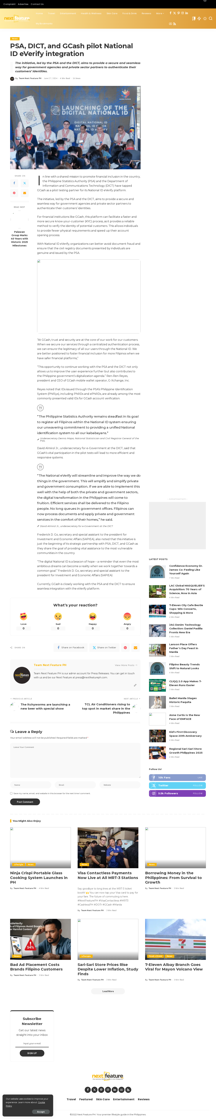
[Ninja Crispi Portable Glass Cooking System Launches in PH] (40, 847)
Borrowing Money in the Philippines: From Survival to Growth (173, 878)
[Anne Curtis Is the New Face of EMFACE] (157, 719)
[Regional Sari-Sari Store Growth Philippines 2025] (157, 753)
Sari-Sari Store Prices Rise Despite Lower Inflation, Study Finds (108, 969)
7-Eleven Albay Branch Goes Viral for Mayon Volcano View (174, 967)
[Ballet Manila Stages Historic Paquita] (157, 702)
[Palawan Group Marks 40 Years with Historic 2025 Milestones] (19, 219)
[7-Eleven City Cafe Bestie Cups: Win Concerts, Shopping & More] (157, 611)
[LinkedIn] (186, 13)
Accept (41, 1111)
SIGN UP (32, 1053)
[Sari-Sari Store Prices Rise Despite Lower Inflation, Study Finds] (108, 939)
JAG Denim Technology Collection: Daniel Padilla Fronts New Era (185, 628)
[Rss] (174, 24)
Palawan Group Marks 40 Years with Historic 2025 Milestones (19, 238)
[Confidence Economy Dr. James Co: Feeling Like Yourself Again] (157, 571)
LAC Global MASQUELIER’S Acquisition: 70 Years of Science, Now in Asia (187, 589)
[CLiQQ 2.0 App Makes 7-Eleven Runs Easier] (157, 685)
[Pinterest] (178, 13)
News (15, 38)
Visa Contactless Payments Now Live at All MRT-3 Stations (108, 875)
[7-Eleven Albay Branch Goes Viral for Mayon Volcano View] (175, 939)
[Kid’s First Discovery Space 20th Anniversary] (157, 736)
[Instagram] (182, 13)
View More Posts (124, 665)
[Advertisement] (177, 525)
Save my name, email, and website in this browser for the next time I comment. (52, 793)
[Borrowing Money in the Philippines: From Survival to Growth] (175, 847)
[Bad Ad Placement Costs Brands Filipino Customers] (40, 939)
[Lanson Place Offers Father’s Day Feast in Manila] (157, 650)
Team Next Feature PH (30, 78)
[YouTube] (170, 24)
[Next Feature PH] (17, 19)
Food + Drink (155, 956)
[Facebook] (170, 13)
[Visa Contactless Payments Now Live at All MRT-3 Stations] (108, 847)
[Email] (25, 193)
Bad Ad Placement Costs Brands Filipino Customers (36, 967)
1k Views (76, 78)
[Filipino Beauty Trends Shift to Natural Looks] (157, 668)
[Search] (211, 18)
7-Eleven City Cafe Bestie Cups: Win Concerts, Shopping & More (186, 609)
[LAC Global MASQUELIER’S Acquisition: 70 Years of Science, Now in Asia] (157, 591)
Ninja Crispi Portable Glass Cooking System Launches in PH (39, 878)
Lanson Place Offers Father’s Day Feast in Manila (183, 648)
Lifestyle (18, 864)
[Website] (135, 685)
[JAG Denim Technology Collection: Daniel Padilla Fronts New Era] (157, 630)
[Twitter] (174, 13)
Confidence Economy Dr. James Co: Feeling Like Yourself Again (186, 569)
